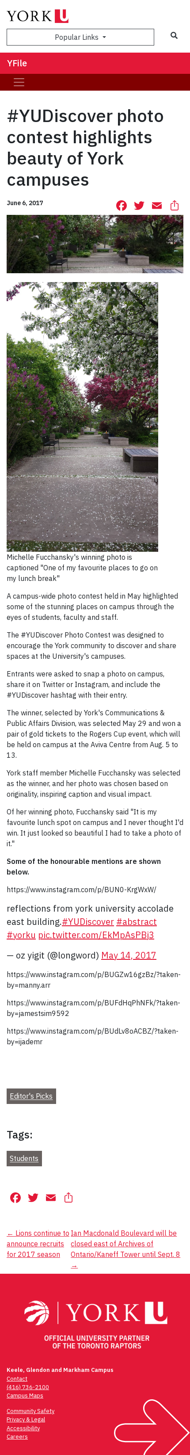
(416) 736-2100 (28, 1387)
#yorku (21, 935)
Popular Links (77, 37)
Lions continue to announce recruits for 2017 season (38, 1244)
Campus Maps (25, 1395)
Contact (17, 1378)
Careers (17, 1436)
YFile (17, 63)
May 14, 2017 (128, 955)
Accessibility (23, 1428)
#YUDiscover (88, 922)
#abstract (136, 922)
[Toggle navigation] (19, 82)
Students (24, 1158)
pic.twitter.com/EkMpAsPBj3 (96, 935)
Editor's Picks (31, 1096)
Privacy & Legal (26, 1419)
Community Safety (30, 1411)
